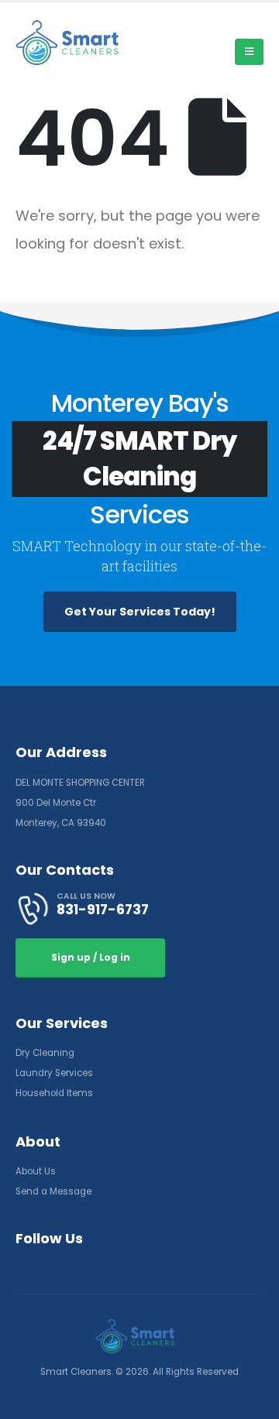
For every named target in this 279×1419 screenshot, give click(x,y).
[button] (249, 52)
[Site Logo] (74, 42)
